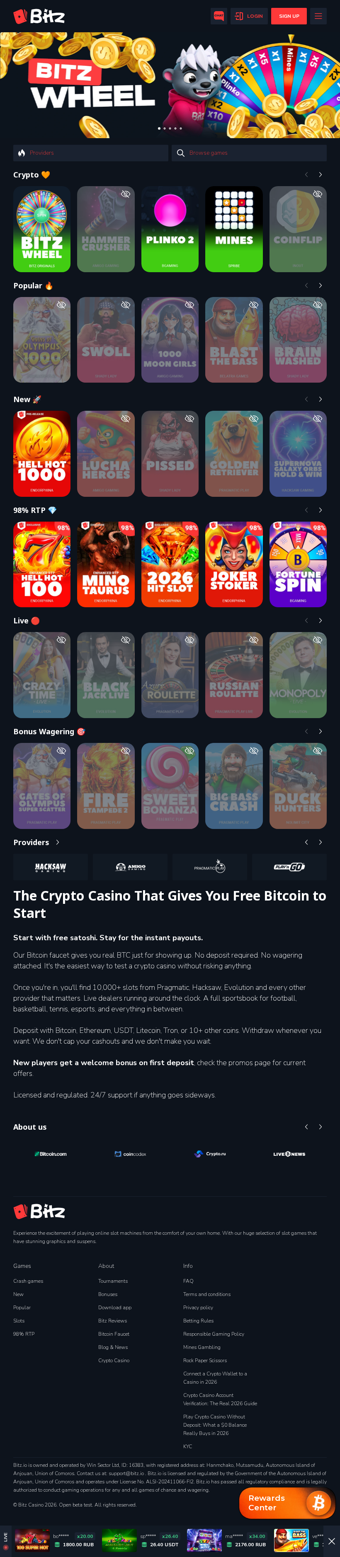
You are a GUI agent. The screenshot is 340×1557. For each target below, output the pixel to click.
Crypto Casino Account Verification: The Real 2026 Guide (220, 1399)
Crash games (28, 1281)
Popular (22, 1307)
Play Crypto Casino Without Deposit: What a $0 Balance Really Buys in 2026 (215, 1425)
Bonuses (107, 1294)
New (18, 1294)
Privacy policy (198, 1307)
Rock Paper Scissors (205, 1360)
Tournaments (113, 1281)
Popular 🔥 (33, 285)
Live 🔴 (26, 620)
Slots (18, 1320)
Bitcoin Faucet (113, 1334)
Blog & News (113, 1347)
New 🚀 (27, 399)
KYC (187, 1446)
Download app (114, 1307)
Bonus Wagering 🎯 (49, 731)
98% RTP (23, 1334)
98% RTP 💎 (35, 510)
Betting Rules (198, 1320)
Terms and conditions (207, 1294)
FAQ (188, 1281)
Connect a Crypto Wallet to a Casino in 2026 (215, 1377)
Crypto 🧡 (31, 175)
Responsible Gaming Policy (213, 1334)
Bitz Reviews (112, 1320)
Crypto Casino (113, 1360)
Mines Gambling (202, 1347)
